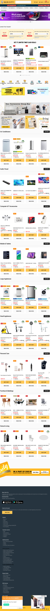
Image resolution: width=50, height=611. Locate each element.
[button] (11, 65)
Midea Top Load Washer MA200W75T (32, 300)
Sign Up (42, 2)
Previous (1, 16)
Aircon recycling (6, 591)
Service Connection (5, 548)
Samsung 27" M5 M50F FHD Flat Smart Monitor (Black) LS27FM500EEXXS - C (18, 60)
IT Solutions (5, 586)
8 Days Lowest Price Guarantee (8, 550)
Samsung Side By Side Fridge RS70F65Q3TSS (31, 60)
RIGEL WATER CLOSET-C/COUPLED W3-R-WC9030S (34, 445)
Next (49, 16)
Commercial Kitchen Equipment (8, 587)
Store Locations (6, 532)
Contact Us (5, 535)
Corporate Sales (6, 592)
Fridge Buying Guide (6, 578)
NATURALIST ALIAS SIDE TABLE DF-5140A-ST (8, 410)
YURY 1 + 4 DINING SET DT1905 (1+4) (19, 410)
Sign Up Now (7, 512)
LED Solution (5, 590)
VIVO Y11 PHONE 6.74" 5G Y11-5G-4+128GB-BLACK (21, 263)
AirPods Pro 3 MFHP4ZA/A (5, 225)
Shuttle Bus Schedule (6, 534)
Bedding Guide (5, 576)
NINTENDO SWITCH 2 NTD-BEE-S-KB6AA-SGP (33, 228)
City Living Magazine (6, 577)
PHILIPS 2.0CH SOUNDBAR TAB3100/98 (7, 190)
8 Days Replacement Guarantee (8, 552)
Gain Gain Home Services (7, 562)
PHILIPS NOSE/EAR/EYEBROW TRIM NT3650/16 (34, 375)
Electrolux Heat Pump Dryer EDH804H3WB (8, 300)
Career (4, 520)
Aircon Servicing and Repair (8, 541)
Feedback (5, 536)
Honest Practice (6, 568)
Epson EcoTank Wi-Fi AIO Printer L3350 (43, 61)
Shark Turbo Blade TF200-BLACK (18, 335)
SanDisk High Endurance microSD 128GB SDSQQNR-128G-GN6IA (24, 227)
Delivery (4, 542)
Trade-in (4, 556)
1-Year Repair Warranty (7, 567)
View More (47, 131)
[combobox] (23, 2)
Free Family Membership (7, 560)
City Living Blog (6, 526)
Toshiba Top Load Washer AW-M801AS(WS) (20, 300)
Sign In (37, 2)
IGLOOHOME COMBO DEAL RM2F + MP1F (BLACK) (21, 445)
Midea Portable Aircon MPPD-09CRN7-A (7, 153)
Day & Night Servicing (6, 570)
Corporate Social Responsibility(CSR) (9, 525)
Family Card (5, 521)
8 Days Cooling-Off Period (7, 551)
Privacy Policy (5, 522)
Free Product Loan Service (7, 555)
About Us (5, 519)
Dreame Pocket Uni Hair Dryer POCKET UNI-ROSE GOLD (22, 375)
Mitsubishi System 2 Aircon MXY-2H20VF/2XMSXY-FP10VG (23, 153)
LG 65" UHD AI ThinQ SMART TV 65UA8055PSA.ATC (34, 190)
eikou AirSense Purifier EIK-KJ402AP (6, 61)
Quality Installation (6, 566)
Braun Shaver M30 (41, 372)
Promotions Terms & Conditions (8, 545)
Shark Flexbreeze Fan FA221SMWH (32, 335)
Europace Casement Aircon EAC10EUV (32, 153)
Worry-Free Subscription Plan (8, 561)
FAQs (4, 531)
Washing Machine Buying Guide (8, 580)
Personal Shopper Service (7, 559)
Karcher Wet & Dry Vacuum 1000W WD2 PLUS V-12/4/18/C (11, 337)
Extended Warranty (6, 557)
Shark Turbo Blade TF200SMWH (43, 335)
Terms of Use (5, 524)
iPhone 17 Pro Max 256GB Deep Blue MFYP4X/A (9, 263)
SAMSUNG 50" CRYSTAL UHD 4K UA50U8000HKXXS (22, 190)
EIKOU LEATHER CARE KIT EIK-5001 (6, 445)
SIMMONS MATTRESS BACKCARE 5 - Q (32, 410)
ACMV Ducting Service (7, 588)
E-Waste (4, 544)
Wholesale (5, 584)
